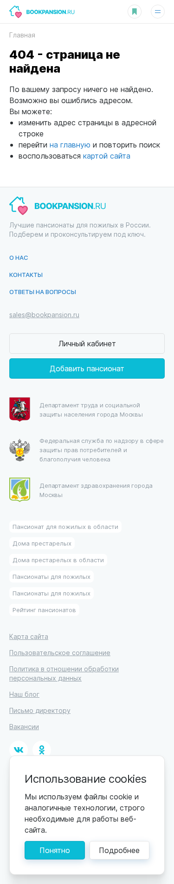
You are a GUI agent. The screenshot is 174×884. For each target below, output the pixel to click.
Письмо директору (40, 710)
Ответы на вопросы (42, 291)
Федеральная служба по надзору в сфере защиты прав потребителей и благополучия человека (101, 449)
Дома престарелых (42, 543)
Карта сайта (28, 636)
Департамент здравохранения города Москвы (96, 489)
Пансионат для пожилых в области (65, 526)
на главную (70, 144)
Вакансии (24, 726)
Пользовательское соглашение (59, 652)
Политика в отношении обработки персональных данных (64, 673)
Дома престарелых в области (58, 560)
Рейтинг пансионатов (44, 610)
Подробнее (119, 850)
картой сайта (106, 155)
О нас (18, 257)
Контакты (26, 274)
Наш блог (24, 694)
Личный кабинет (87, 343)
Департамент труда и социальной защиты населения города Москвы (91, 409)
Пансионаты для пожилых (51, 576)
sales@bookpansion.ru (44, 314)
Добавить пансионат (87, 368)
